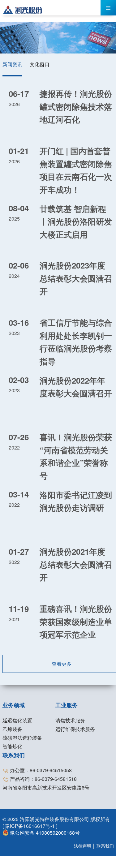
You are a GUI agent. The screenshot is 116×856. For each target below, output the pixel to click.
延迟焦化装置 (17, 720)
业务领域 (13, 705)
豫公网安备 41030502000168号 (44, 832)
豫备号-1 (30, 825)
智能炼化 (12, 746)
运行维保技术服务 (75, 729)
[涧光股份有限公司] (22, 9)
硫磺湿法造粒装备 (22, 737)
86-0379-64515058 (51, 770)
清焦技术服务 (70, 720)
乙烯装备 (12, 729)
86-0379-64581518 (56, 778)
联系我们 (13, 755)
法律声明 (82, 846)
